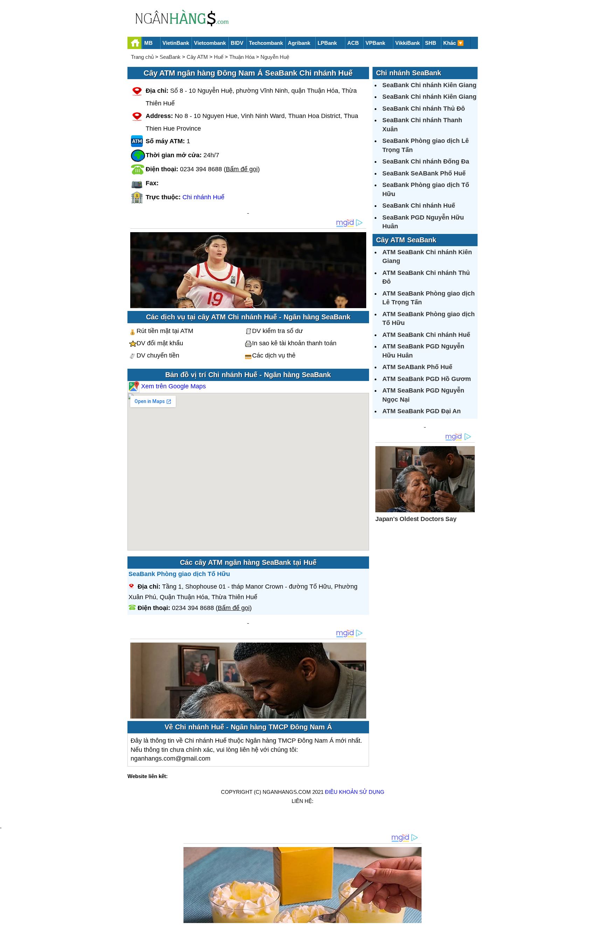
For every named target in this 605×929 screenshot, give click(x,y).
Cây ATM (197, 57)
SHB (430, 43)
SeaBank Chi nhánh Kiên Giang (429, 85)
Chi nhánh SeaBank (408, 73)
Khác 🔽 (453, 43)
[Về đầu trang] (598, 920)
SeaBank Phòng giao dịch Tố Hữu (179, 573)
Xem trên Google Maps (172, 386)
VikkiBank (407, 43)
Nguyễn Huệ (274, 57)
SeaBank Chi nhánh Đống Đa (425, 161)
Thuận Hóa (242, 57)
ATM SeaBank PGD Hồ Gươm (426, 378)
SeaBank (170, 57)
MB (148, 43)
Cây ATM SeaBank (406, 240)
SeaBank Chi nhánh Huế (418, 205)
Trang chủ (142, 57)
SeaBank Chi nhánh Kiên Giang (429, 96)
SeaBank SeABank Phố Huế (424, 173)
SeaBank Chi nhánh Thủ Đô (423, 108)
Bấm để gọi (242, 169)
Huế (218, 57)
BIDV (237, 43)
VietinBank (175, 43)
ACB (353, 43)
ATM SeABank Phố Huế (417, 366)
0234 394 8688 (201, 169)
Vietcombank (210, 43)
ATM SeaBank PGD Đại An (421, 411)
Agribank (299, 43)
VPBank (375, 43)
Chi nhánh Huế (203, 197)
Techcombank (266, 43)
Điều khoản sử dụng (354, 792)
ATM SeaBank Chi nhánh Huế (426, 334)
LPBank (327, 43)
